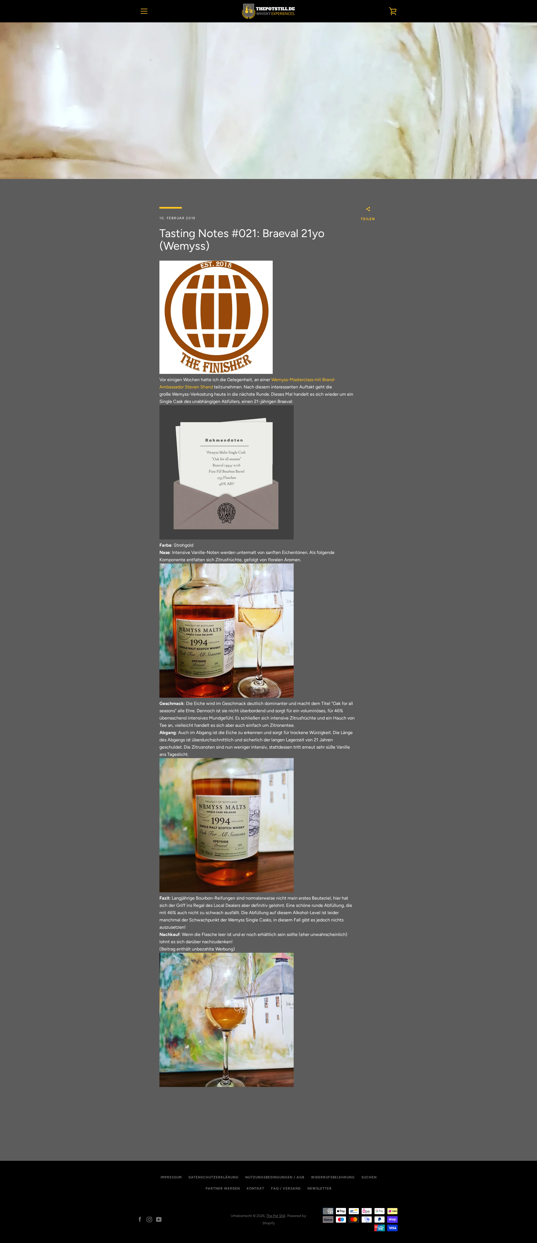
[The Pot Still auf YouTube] (159, 1219)
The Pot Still (275, 1216)
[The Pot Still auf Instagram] (149, 1219)
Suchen (369, 1177)
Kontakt (255, 1188)
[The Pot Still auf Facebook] (140, 1219)
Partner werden (223, 1188)
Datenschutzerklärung (214, 1177)
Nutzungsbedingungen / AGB (274, 1177)
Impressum (171, 1177)
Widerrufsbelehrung (333, 1177)
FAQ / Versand (286, 1188)
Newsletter (319, 1188)
